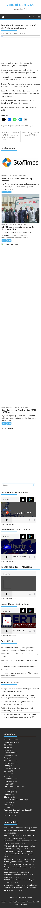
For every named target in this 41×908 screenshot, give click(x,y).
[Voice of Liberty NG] (3, 16)
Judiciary (7, 771)
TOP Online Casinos (11, 812)
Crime (6, 745)
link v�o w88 (6, 689)
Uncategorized (9, 815)
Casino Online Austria (11, 742)
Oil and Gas (8, 797)
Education (8, 781)
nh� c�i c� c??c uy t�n (10, 695)
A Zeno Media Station (8, 524)
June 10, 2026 (7, 176)
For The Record (10, 763)
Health (6, 766)
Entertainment (9, 753)
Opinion (6, 805)
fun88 (3, 708)
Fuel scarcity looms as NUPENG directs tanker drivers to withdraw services (10, 136)
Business (8, 779)
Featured (7, 760)
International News (12, 786)
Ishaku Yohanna (20, 33)
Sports (5, 126)
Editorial (7, 747)
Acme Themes (21, 904)
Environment (8, 755)
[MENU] (38, 16)
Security (8, 792)
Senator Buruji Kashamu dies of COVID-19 (30, 133)
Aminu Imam (18, 176)
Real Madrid (20, 126)
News (3, 192)
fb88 (2, 701)
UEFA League (29, 126)
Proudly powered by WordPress (12, 902)
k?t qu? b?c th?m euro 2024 (11, 714)
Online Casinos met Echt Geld (15, 799)
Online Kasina (9, 802)
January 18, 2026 (8, 407)
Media (6, 773)
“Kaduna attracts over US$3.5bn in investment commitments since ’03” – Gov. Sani (20, 874)
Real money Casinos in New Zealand (17, 810)
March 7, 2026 (7, 224)
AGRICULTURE (9, 740)
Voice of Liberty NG (20, 5)
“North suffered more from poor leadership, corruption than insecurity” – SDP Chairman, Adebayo (20, 887)
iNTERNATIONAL (10, 768)
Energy (6, 750)
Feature (7, 758)
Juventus (13, 126)
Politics (7, 789)
